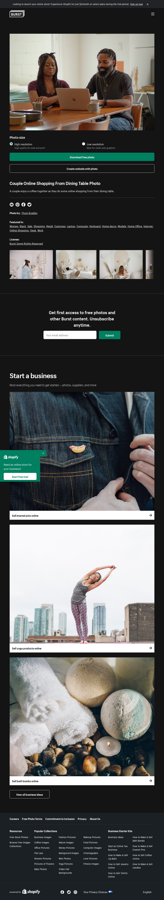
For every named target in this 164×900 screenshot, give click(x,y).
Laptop (71, 226)
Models (122, 226)
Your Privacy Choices (95, 892)
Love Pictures (90, 858)
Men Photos (65, 858)
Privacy (82, 818)
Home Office (135, 226)
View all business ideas (29, 794)
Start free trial (20, 476)
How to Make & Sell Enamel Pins (142, 847)
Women (14, 226)
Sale (29, 226)
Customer (60, 226)
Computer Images (92, 847)
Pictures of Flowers (44, 863)
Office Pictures (41, 847)
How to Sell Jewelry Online (118, 865)
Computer (82, 226)
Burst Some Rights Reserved (26, 243)
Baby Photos (40, 869)
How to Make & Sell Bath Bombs (142, 838)
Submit (109, 335)
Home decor (109, 226)
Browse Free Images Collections (20, 844)
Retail (49, 226)
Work (40, 230)
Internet (148, 226)
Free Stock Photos (19, 837)
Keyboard (95, 226)
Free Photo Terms (32, 818)
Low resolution (95, 144)
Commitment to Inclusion (60, 818)
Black (23, 226)
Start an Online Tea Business (117, 847)
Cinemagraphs (90, 853)
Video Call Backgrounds (65, 870)
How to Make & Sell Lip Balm (118, 856)
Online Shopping (19, 230)
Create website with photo (82, 168)
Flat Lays (38, 853)
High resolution (23, 144)
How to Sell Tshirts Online (117, 874)
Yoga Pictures (66, 863)
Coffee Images (41, 842)
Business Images (42, 837)
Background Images (69, 853)
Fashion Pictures (67, 837)
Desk (33, 230)
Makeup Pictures (91, 837)
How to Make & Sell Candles (142, 865)
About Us (95, 818)
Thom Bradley (29, 213)
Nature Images (66, 842)
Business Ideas (115, 837)
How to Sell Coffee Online (142, 856)
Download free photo (82, 157)
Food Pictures (90, 842)
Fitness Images (91, 863)
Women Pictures (42, 858)
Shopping (39, 226)
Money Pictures (67, 847)
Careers (14, 818)
